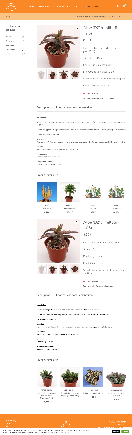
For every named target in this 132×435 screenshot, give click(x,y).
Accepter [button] (125, 431)
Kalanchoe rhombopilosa (93, 393)
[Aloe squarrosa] (116, 192)
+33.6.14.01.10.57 (120, 425)
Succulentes (109, 98)
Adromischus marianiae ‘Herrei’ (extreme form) (70, 394)
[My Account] (118, 6)
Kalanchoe (93, 390)
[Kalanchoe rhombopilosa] (93, 377)
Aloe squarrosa (116, 208)
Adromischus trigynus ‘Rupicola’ (116, 394)
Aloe (94, 98)
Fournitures (10, 41)
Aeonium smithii (70, 208)
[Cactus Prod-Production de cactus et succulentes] (11, 6)
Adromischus (46, 390)
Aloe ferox (46, 208)
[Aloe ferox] (47, 192)
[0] (124, 6)
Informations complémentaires (74, 107)
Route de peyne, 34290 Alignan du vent (112, 427)
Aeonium (69, 205)
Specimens (100, 286)
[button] (77, 28)
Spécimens (100, 98)
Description (43, 107)
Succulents (109, 286)
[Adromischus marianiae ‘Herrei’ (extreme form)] (70, 377)
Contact (8, 423)
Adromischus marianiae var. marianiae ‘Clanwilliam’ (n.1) (47, 395)
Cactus (8, 37)
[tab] (43, 107)
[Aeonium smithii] (70, 192)
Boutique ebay (11, 421)
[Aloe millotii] (93, 192)
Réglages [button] (116, 431)
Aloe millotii (93, 208)
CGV (7, 426)
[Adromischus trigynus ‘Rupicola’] (116, 377)
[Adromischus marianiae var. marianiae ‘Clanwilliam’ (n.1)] (47, 377)
